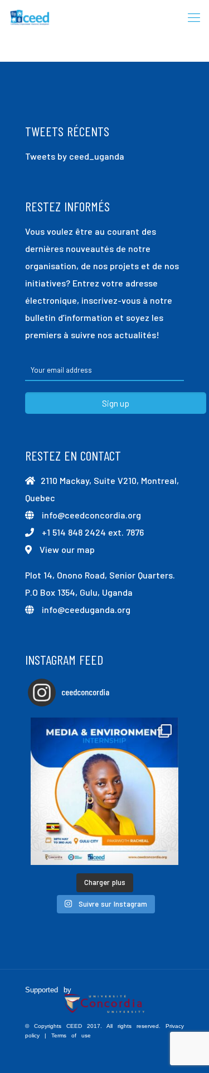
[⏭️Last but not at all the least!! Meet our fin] (104, 791)
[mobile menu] (193, 16)
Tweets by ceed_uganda (74, 156)
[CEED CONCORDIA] (30, 17)
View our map (67, 549)
